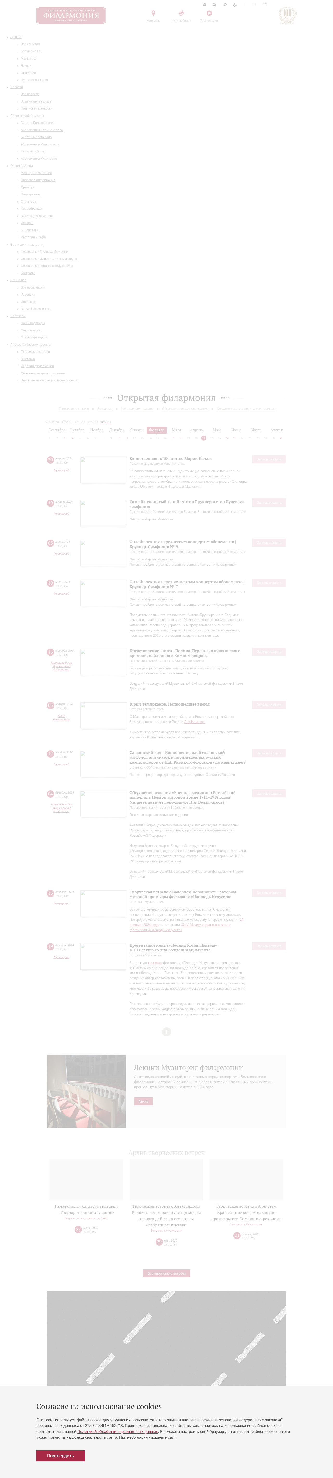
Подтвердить (60, 1455)
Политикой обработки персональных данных (117, 1431)
